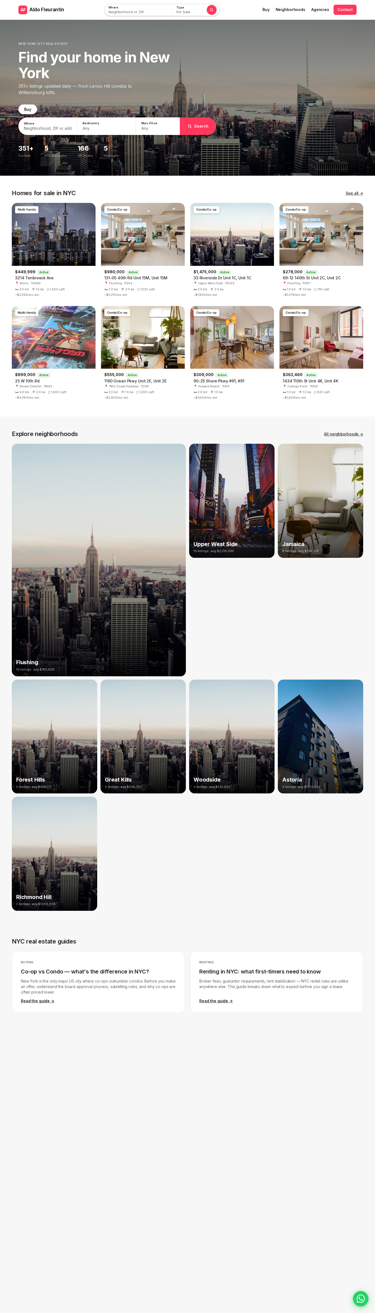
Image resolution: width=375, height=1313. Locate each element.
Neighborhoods (290, 9)
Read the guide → (37, 1000)
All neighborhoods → (343, 434)
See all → (354, 193)
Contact (345, 9)
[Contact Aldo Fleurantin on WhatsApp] (360, 1298)
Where (113, 7)
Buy (266, 9)
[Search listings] (212, 10)
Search (201, 126)
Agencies (320, 9)
